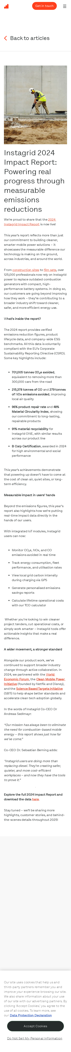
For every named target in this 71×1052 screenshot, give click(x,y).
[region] (35, 1011)
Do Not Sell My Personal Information (34, 1038)
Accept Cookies (35, 1026)
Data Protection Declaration (31, 1015)
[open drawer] (64, 6)
